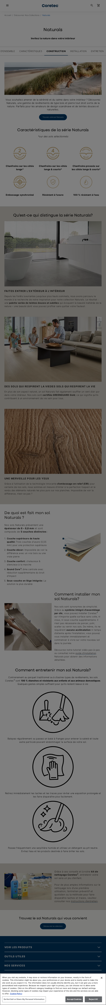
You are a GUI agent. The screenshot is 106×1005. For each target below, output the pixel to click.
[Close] (102, 978)
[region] (53, 989)
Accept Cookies (74, 999)
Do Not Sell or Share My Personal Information (24, 999)
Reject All (93, 999)
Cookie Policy (16, 994)
